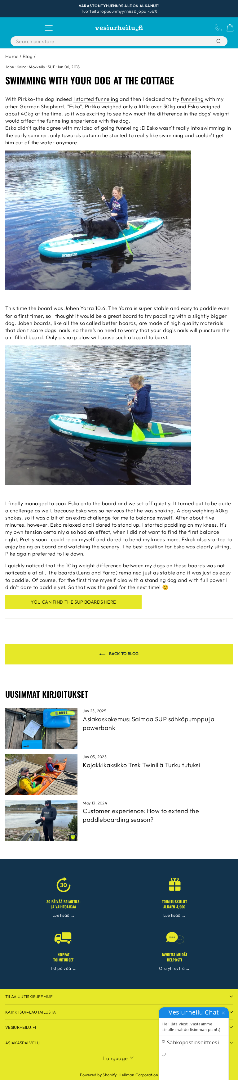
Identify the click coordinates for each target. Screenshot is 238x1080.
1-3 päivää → (64, 968)
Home (12, 56)
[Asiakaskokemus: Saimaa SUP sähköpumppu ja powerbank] (41, 728)
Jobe (9, 66)
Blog (28, 56)
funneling (192, 99)
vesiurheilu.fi (20, 1027)
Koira (21, 66)
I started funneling (95, 99)
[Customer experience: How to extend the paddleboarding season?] (41, 820)
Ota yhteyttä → (174, 968)
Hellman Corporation (138, 1074)
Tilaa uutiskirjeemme (29, 996)
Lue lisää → (63, 915)
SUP (51, 66)
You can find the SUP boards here (73, 602)
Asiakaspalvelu (22, 1042)
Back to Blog (123, 653)
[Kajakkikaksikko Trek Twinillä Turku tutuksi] (41, 774)
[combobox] (103, 41)
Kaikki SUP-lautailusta (30, 1012)
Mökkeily (37, 66)
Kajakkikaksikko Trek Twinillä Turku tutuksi (141, 765)
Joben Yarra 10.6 (84, 308)
